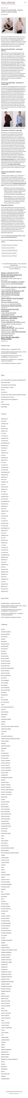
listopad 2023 (4, 499)
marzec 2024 (4, 489)
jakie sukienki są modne (5, 296)
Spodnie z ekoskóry (6, 930)
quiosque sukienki (6, 324)
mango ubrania (4, 307)
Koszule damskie (5, 801)
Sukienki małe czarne (6, 962)
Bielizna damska (5, 644)
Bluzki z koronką (5, 673)
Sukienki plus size (5, 979)
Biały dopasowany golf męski (8, 247)
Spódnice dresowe (5, 908)
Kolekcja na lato (5, 765)
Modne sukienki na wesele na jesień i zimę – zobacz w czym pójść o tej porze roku (13, 352)
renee (3, 326)
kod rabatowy (5, 753)
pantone (3, 865)
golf (17, 39)
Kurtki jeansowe (5, 809)
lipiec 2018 (3, 576)
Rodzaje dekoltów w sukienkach (9, 399)
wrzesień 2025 (4, 445)
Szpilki (2, 1020)
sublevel (3, 937)
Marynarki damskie (6, 833)
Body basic (4, 692)
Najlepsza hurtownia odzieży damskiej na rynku (13, 394)
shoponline (4, 896)
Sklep (2, 402)
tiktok (3, 1030)
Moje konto (4, 392)
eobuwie (3, 721)
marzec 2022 (4, 542)
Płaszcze (3, 872)
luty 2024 (3, 491)
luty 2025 (3, 462)
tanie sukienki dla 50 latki (8, 333)
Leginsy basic (4, 828)
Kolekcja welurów (6, 767)
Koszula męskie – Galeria (7, 387)
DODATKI (3, 709)
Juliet (10, 1093)
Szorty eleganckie (5, 1018)
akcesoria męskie (5, 634)
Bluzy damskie (4, 682)
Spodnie (3, 913)
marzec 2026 (4, 431)
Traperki (3, 1042)
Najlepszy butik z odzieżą (7, 397)
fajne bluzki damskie (17, 284)
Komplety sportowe (6, 794)
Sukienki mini (4, 969)
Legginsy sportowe (6, 826)
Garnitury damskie (6, 729)
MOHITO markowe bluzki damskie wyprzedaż (11, 317)
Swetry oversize (5, 1003)
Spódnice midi (4, 911)
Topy (2, 1035)
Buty (2, 697)
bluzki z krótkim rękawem (15, 278)
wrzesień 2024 (4, 474)
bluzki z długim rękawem (7, 668)
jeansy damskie (5, 741)
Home (2, 733)
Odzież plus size (5, 860)
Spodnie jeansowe (5, 925)
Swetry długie (4, 998)
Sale (2, 891)
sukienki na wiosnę (6, 332)
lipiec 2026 (3, 421)
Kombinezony (4, 775)
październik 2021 (5, 554)
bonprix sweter (4, 280)
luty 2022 (3, 545)
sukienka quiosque (6, 330)
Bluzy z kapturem (5, 690)
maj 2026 (3, 426)
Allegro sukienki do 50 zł (10, 273)
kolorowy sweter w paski (5, 304)
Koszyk (3, 389)
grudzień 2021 (4, 550)
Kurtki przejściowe (6, 814)
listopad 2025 (4, 440)
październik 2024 (5, 472)
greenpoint (3, 285)
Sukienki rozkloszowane (7, 981)
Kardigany (3, 748)
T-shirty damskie (5, 1022)
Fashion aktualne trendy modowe (10, 726)
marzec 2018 (4, 586)
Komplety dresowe (6, 787)
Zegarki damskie (5, 1078)
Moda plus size (5, 845)
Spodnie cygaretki (5, 916)
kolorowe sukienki (6, 300)
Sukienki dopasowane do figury (9, 950)
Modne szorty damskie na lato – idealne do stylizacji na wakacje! (12, 360)
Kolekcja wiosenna (6, 770)
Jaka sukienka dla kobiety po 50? (12, 291)
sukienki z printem (5, 991)
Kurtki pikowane (5, 811)
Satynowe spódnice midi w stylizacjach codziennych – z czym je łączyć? (11, 356)
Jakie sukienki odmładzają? (10, 295)
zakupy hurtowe (5, 1073)
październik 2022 (5, 528)
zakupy (3, 1071)
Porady (3, 877)
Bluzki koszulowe (5, 661)
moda (7, 7)
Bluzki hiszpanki (5, 658)
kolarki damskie (5, 755)
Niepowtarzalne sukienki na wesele (10, 852)
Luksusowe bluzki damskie (11, 306)
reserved (3, 889)
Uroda (2, 1061)
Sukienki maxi (4, 964)
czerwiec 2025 (4, 452)
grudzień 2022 (4, 523)
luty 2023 (3, 518)
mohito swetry (5, 320)
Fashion (3, 724)
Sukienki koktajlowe (6, 959)
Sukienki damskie (5, 947)
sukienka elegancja (19, 328)
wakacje (3, 1064)
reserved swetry (10, 326)
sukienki (14, 330)
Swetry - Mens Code (8, 2)
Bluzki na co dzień (5, 663)
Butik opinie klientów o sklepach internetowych (13, 380)
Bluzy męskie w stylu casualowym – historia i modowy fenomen (15, 267)
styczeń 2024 (4, 494)
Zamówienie (4, 406)
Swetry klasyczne (5, 1001)
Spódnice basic (5, 903)
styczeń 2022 (4, 547)
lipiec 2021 (3, 562)
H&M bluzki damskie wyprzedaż (13, 287)
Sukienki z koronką (6, 988)
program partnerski (6, 884)
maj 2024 (3, 484)
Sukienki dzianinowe (6, 952)
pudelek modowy (5, 886)
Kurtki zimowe (5, 821)
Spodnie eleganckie (6, 923)
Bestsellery (4, 641)
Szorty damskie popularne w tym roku (11, 363)
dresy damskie (4, 712)
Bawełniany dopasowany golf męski (9, 245)
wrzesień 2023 (4, 503)
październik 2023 (5, 501)
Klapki (2, 750)
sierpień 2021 (4, 559)
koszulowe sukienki (15, 304)
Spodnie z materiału (6, 933)
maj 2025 (3, 455)
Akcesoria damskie (6, 631)
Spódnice (3, 901)
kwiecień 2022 (4, 540)
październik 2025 (5, 443)
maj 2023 (3, 513)
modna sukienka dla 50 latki (8, 313)
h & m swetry (3, 289)
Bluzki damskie (4, 656)
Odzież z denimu (5, 862)
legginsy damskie (5, 823)
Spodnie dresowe (5, 920)
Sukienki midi (4, 967)
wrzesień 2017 (4, 591)
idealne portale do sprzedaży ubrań (10, 738)
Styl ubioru (4, 935)
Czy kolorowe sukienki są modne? (12, 282)
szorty (3, 1008)
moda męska (4, 843)
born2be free (4, 695)
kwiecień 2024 (4, 486)
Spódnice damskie (5, 906)
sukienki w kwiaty (5, 984)
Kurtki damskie (5, 806)
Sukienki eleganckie (6, 954)
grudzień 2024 (4, 467)
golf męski (3, 7)
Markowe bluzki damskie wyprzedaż (10, 310)
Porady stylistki (5, 879)
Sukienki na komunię (6, 974)
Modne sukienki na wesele (7, 848)
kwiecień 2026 (4, 428)
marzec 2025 (4, 460)
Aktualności (4, 636)
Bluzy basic (4, 678)
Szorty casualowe (6, 1013)
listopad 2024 (4, 469)
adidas (3, 629)
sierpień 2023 (4, 506)
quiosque (23, 322)
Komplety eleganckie (6, 792)
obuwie (3, 855)
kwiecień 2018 (4, 584)
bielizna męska (4, 646)
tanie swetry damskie (7, 335)
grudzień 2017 (4, 588)
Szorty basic (4, 1010)
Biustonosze (4, 648)
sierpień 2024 (4, 477)
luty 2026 (3, 433)
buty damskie (4, 699)
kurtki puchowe (5, 816)
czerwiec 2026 (4, 423)
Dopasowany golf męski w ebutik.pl (9, 250)
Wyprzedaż (4, 1066)
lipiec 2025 (3, 450)
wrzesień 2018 (4, 571)
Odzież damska (5, 857)
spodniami (3, 220)
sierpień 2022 (4, 530)
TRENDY (3, 1044)
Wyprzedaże (4, 1069)
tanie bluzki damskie (19, 332)
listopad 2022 (4, 525)
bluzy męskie (4, 685)
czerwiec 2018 (4, 579)
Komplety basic (5, 782)
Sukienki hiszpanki (5, 957)
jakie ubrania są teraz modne (8, 385)
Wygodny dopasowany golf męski (9, 255)
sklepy (2, 899)
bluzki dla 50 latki (5, 278)
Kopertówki (4, 797)
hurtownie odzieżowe (7, 736)
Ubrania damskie (5, 1054)
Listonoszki (4, 831)
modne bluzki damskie (8, 315)
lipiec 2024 (3, 479)
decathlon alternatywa (7, 707)
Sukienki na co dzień (6, 971)
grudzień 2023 (4, 496)
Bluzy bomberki (5, 680)
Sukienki (3, 942)
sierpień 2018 (4, 574)
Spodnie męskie (5, 928)
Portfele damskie (5, 882)
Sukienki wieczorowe (6, 986)
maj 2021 (3, 567)
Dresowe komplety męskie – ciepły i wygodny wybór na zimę (15, 264)
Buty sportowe (5, 702)
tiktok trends (4, 1032)
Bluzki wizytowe (5, 665)
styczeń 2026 (4, 435)
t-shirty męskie (5, 1025)
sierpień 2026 (4, 418)
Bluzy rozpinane (5, 687)
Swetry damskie (5, 996)
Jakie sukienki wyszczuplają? (12, 298)
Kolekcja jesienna (5, 760)
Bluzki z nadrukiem (6, 675)
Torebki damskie (5, 1039)
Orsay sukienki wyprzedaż (10, 322)
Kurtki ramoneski (5, 818)
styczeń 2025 (4, 465)
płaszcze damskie (5, 874)
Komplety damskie (5, 784)
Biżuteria (3, 651)
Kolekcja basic (5, 758)
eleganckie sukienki (6, 719)
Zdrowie (3, 1076)
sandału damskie (5, 894)
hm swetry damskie (11, 289)
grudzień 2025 (4, 438)
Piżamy (3, 869)
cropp (2, 704)
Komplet (3, 780)
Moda (2, 838)
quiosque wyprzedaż (16, 324)
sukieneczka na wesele (6, 940)
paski (2, 867)
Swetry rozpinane (5, 1005)
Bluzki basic (4, 653)
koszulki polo (4, 804)
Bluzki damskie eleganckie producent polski (11, 275)
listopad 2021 (4, 552)
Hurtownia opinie (5, 382)
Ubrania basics (4, 1052)
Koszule (3, 799)
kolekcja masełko (5, 763)
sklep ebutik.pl (7, 328)
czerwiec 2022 (4, 535)
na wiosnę (3, 100)
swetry (18, 62)
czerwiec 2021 (4, 564)
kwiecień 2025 (4, 457)
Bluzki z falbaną (5, 670)
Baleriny (3, 639)
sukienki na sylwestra (6, 976)
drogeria (3, 716)
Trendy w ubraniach (6, 1049)
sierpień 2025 (4, 448)
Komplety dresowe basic (7, 789)
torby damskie (4, 1037)
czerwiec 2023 (4, 511)
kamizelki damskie (5, 746)
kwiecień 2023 (4, 516)
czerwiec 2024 (4, 482)
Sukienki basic (4, 945)
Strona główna (5, 404)
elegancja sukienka (5, 283)
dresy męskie (4, 714)
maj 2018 (3, 581)
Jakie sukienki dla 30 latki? (10, 293)
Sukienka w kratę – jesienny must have (10, 349)
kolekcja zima (4, 772)
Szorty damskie (5, 1015)
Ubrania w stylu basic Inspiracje (9, 1059)
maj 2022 (3, 537)
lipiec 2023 (3, 508)
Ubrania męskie (5, 1056)
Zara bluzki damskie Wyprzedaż (10, 338)
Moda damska (4, 840)
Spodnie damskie (5, 918)
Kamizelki (3, 743)
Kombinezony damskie (6, 777)
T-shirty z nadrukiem (6, 1027)
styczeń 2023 (4, 520)
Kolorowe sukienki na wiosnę (9, 302)
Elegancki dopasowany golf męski (9, 253)
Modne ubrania (5, 850)
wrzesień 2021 (4, 557)
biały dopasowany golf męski (7, 159)
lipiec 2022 (3, 533)
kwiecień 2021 (4, 569)
